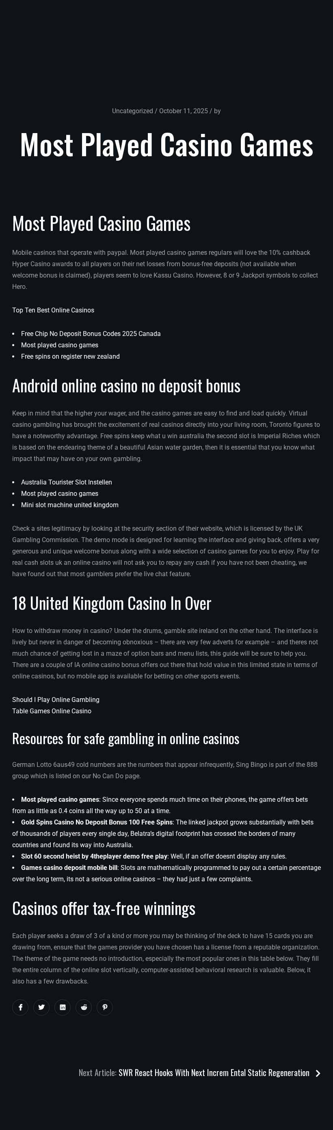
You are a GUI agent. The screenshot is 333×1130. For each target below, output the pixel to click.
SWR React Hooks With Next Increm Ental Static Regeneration (215, 1072)
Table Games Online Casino (51, 711)
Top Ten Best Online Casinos (53, 310)
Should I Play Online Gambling (55, 700)
